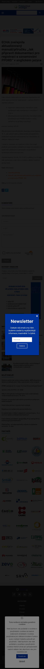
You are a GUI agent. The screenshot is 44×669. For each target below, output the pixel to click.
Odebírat (22, 346)
